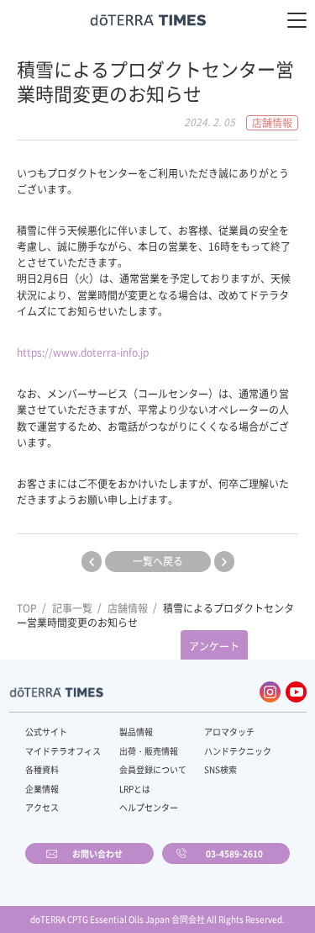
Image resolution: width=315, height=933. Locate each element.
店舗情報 (128, 608)
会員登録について (152, 769)
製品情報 (136, 731)
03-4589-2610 (234, 853)
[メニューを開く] (297, 20)
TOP (27, 608)
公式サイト (46, 731)
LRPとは (134, 788)
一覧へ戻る (158, 561)
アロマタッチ (229, 731)
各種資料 (42, 769)
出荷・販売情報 (148, 751)
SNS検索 (220, 769)
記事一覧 (72, 608)
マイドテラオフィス (63, 751)
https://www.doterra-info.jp (83, 352)
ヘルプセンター (148, 807)
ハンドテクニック (237, 751)
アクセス (42, 807)
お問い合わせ (97, 853)
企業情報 (42, 788)
